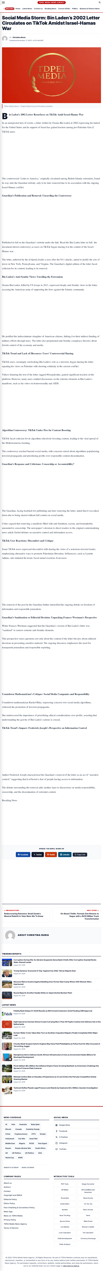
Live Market (65, 1227)
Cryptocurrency (21, 1134)
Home (18, 9)
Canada (18, 1129)
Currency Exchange (88, 1238)
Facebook (24, 854)
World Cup (9, 1158)
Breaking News (50, 9)
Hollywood (9, 1139)
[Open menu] (3, 2)
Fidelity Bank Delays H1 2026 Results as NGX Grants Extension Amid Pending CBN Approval (53, 1011)
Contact (7, 1191)
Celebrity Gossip (32, 1129)
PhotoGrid (65, 1198)
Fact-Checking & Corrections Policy (19, 1207)
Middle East (10, 1143)
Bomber (65, 1210)
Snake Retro (64, 1204)
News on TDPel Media (13, 1216)
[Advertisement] (51, 147)
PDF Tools (65, 1184)
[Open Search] (99, 2)
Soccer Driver (65, 1221)
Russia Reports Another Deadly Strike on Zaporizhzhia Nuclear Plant (43, 993)
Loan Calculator (65, 1233)
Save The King (65, 1215)
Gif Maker (64, 1190)
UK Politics (16, 1153)
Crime (7, 1134)
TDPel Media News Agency (51, 2)
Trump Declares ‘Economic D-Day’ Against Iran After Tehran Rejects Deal (45, 971)
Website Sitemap (11, 1167)
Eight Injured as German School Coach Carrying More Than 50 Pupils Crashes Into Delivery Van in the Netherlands (57, 1023)
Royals (8, 1148)
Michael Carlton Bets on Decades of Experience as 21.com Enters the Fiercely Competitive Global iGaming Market (55, 1078)
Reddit (52, 854)
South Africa (40, 1148)
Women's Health (88, 1227)
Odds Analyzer (64, 1244)
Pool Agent (42, 1143)
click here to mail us (71, 1266)
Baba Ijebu (35, 1124)
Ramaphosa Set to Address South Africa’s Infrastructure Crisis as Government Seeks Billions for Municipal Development (55, 1056)
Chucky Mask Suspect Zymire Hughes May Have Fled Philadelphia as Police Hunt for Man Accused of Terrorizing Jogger (57, 1045)
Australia (23, 1124)
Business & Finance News (90, 9)
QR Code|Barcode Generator (88, 1191)
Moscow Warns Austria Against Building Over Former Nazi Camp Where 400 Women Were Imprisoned (52, 983)
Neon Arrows (88, 1210)
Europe (43, 1134)
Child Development (65, 1238)
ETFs (34, 1134)
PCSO (31, 1143)
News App (8, 1211)
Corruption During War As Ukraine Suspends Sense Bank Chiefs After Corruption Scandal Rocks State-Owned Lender (55, 961)
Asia (13, 1124)
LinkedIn (66, 854)
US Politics (29, 1153)
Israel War (33, 1139)
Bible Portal (88, 1221)
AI (6, 1124)
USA (40, 1153)
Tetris (88, 1215)
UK (6, 1153)
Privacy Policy (10, 1220)
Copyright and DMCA (13, 1195)
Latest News (27, 9)
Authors (7, 1187)
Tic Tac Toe (88, 1204)
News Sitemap (28, 1167)
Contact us (38, 9)
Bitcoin (8, 1129)
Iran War (21, 1139)
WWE (20, 1158)
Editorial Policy (10, 1199)
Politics (75, 9)
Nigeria (22, 1143)
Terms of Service (11, 1228)
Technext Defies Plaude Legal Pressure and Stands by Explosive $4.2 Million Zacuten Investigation (56, 1088)
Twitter (39, 854)
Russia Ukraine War (23, 1148)
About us (8, 1183)
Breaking (9, 9)
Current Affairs (64, 9)
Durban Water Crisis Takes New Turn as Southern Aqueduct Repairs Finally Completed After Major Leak (56, 1034)
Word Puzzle (88, 1198)
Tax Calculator (88, 1233)
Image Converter (88, 1184)
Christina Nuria (19, 37)
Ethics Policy (9, 1203)
